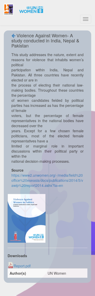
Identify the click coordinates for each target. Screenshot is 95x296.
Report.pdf (22, 265)
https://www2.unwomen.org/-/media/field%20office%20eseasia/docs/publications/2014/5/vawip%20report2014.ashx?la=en (47, 180)
